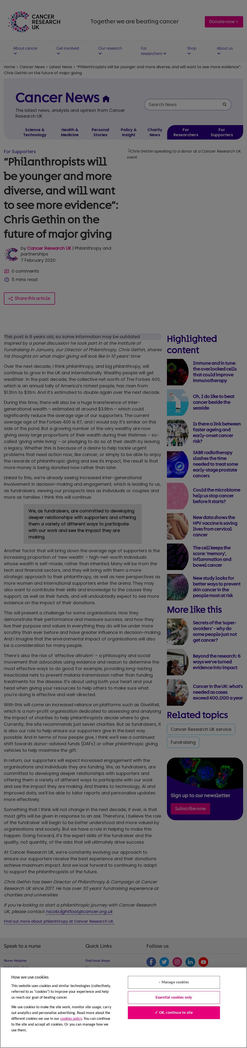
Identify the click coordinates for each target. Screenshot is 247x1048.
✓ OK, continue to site (174, 1013)
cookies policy (71, 1019)
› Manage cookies (174, 982)
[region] (123, 1007)
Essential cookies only (174, 998)
